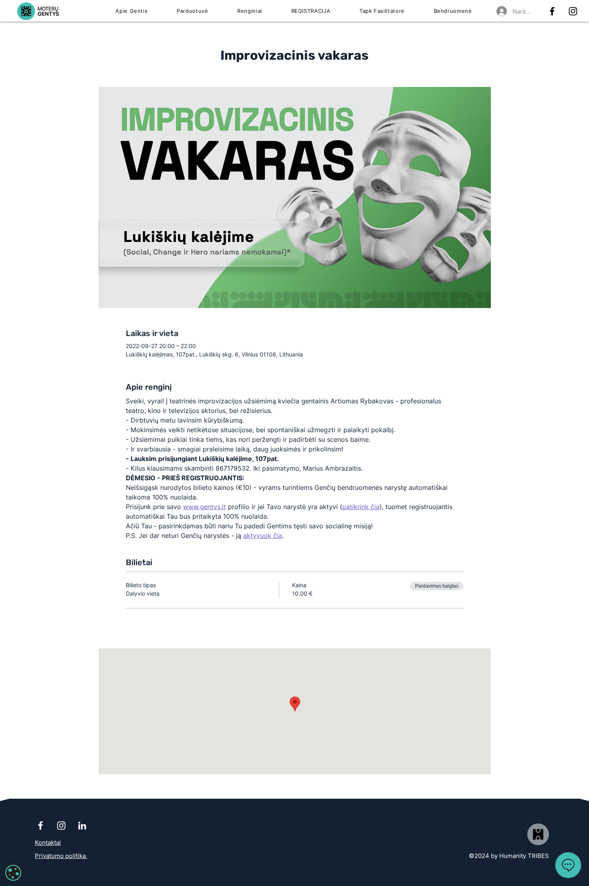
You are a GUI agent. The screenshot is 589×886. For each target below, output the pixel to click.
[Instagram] (573, 11)
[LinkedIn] (82, 825)
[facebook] (552, 11)
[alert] (13, 873)
